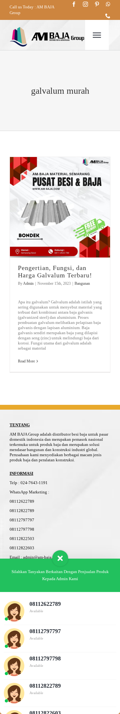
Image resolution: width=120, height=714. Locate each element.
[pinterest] (97, 4)
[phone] (107, 15)
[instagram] (85, 4)
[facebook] (73, 4)
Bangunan (82, 283)
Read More (26, 361)
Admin (28, 283)
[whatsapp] (108, 4)
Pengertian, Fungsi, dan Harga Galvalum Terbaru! (55, 271)
